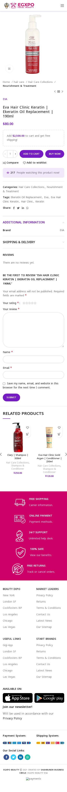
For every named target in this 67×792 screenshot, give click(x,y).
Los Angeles (10, 614)
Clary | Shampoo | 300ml (17, 457)
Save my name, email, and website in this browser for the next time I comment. (30, 385)
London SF (9, 601)
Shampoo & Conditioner (17, 467)
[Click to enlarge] (9, 68)
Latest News (44, 620)
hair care (19, 82)
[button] (27, 434)
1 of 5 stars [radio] (24, 303)
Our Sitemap (44, 627)
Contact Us (43, 614)
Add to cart (31, 154)
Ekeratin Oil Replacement (26, 197)
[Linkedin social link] (23, 208)
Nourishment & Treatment (19, 86)
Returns (41, 601)
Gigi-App (8, 645)
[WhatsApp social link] (27, 208)
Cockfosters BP (12, 607)
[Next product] (62, 92)
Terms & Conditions (48, 607)
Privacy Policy (44, 595)
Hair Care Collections (41, 82)
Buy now (54, 154)
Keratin (39, 201)
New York (9, 595)
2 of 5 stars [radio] (26, 303)
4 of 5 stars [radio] (32, 303)
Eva (46, 197)
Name (8, 352)
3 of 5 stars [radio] (29, 303)
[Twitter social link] (18, 208)
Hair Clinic (27, 201)
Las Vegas (9, 627)
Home (7, 82)
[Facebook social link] (14, 208)
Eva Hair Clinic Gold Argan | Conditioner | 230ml (49, 458)
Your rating (11, 303)
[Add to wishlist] (27, 428)
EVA (5, 99)
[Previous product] (55, 92)
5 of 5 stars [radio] (35, 303)
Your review (11, 309)
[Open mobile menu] (62, 5)
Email (7, 368)
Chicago (7, 620)
